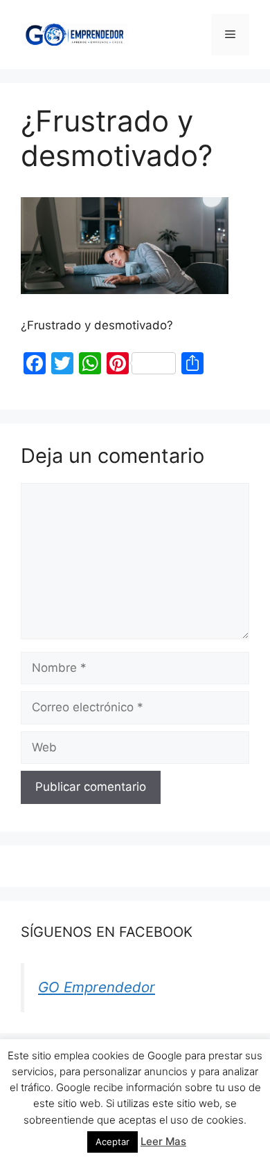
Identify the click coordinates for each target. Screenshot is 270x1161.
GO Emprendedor (96, 987)
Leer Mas (163, 1141)
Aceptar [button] (112, 1141)
